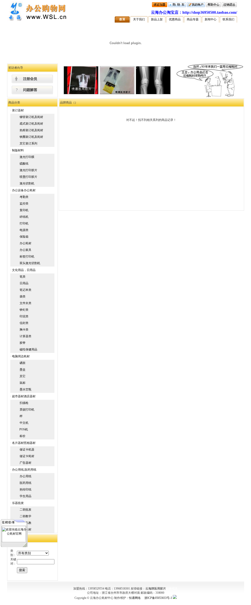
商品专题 (193, 19)
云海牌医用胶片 (155, 588)
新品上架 (157, 19)
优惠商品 (175, 19)
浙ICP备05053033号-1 (158, 598)
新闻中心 (210, 19)
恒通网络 (135, 598)
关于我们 (139, 19)
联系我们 (228, 19)
